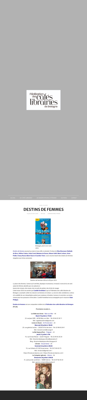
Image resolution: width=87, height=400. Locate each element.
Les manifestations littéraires (46, 198)
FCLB (43, 213)
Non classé (43, 205)
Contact (74, 198)
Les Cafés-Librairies (26, 198)
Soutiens (64, 198)
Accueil (12, 198)
